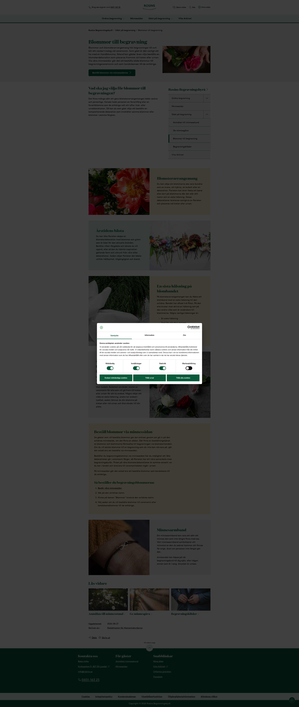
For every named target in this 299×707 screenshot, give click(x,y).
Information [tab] (149, 335)
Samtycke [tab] (114, 335)
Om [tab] (184, 335)
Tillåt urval (149, 378)
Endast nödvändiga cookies (116, 378)
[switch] (136, 368)
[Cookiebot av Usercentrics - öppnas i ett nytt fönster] (189, 327)
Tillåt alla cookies (183, 378)
